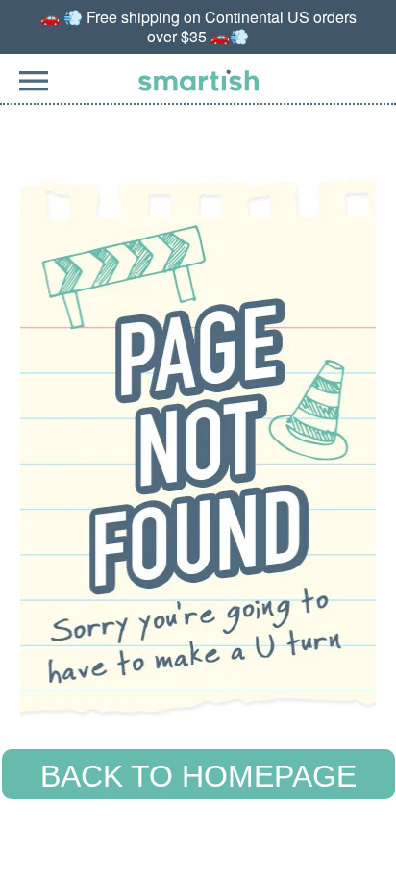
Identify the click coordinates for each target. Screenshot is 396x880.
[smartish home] (198, 80)
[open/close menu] (33, 92)
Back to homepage (198, 776)
